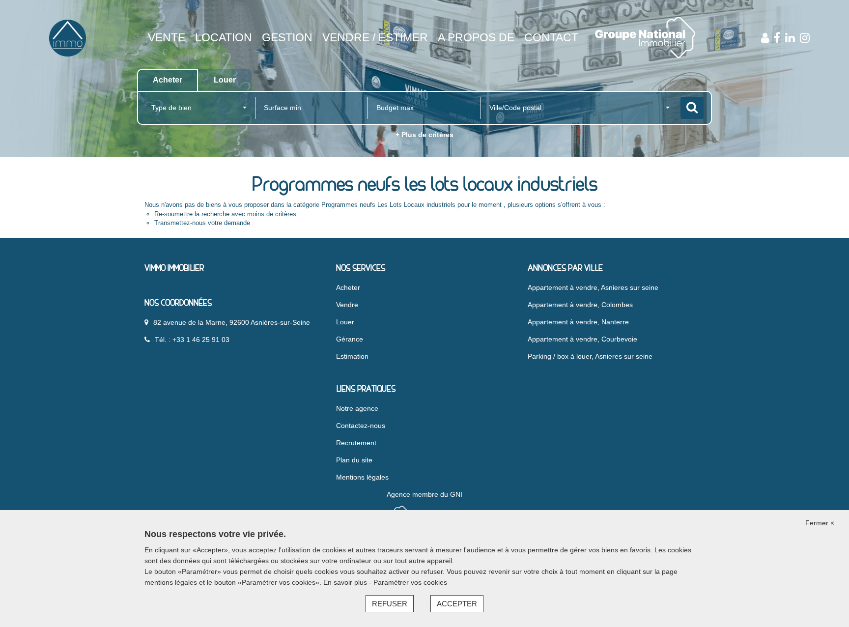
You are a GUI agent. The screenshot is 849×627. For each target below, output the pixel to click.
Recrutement (356, 443)
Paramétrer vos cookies (410, 582)
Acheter (348, 287)
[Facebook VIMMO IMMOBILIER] (777, 37)
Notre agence (357, 408)
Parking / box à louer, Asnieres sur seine (590, 356)
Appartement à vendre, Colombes (580, 305)
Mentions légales (362, 477)
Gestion (287, 37)
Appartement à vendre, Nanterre (578, 322)
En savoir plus (346, 582)
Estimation (352, 356)
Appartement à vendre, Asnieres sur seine (593, 287)
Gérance (349, 339)
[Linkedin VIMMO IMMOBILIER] (790, 37)
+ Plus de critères (424, 135)
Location (223, 37)
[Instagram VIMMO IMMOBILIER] (805, 37)
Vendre (347, 305)
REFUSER (389, 603)
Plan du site (354, 460)
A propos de (476, 37)
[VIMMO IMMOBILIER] (67, 37)
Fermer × (819, 523)
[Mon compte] (765, 37)
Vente (166, 37)
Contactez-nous (360, 425)
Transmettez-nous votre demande (202, 223)
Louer (345, 322)
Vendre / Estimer (375, 37)
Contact (551, 37)
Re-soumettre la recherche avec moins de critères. (226, 214)
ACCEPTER (457, 603)
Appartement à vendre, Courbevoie (582, 339)
